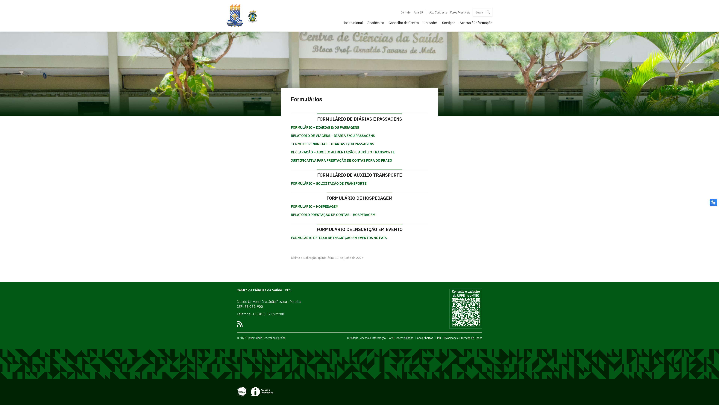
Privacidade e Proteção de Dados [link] (462, 338)
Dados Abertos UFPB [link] (428, 338)
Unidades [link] (430, 23)
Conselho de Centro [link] (404, 23)
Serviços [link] (448, 23)
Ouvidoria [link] (352, 338)
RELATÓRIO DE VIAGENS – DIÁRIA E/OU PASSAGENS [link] (333, 136)
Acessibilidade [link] (404, 338)
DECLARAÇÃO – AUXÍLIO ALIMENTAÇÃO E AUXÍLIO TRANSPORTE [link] (343, 152)
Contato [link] (406, 12)
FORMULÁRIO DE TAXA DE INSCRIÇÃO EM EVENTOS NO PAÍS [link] (339, 238)
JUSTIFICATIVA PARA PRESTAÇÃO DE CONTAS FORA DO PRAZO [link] (341, 160)
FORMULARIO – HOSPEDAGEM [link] (314, 206)
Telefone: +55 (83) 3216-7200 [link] (260, 314)
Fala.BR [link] (418, 12)
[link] (235, 15)
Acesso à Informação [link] (476, 23)
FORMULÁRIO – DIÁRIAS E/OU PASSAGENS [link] (325, 127)
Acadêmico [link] (375, 23)
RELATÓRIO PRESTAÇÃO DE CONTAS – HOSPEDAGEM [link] (333, 215)
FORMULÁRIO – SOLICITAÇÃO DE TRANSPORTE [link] (329, 183)
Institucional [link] (353, 23)
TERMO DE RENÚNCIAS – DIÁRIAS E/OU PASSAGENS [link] (332, 144)
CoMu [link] (391, 338)
